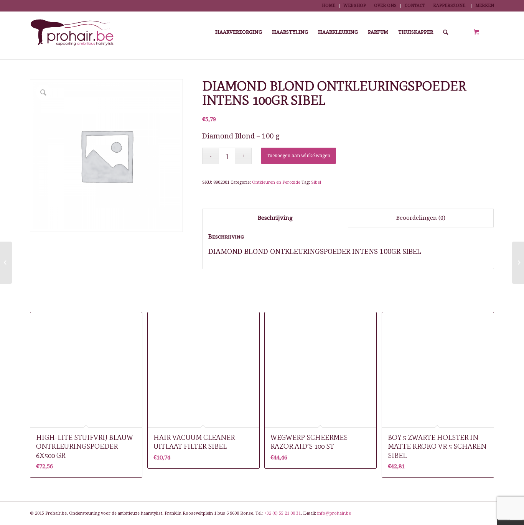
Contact (415, 5)
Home (328, 5)
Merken (484, 5)
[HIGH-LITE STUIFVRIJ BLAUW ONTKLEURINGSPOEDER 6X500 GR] (518, 263)
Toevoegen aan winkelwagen (298, 155)
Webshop (354, 5)
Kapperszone (449, 5)
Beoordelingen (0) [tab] (420, 217)
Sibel (316, 182)
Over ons (385, 5)
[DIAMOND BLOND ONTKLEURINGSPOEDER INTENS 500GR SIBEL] (6, 263)
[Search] (445, 32)
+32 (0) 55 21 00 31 (282, 513)
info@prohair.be (334, 513)
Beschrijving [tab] (275, 217)
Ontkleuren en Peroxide (276, 182)
